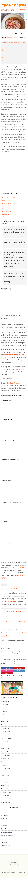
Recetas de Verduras (6, 788)
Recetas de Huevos (5, 748)
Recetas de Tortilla (5, 785)
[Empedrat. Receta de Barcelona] (13, 454)
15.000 (6, 673)
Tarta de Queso (4, 815)
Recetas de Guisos (5, 741)
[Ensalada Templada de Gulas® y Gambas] (13, 516)
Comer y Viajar (4, 704)
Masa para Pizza (5, 822)
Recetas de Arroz (5, 721)
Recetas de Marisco (6, 751)
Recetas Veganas (5, 795)
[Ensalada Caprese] (13, 436)
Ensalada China (6, 521)
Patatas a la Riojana (6, 845)
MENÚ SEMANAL (5, 812)
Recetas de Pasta (5, 758)
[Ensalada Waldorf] (13, 497)
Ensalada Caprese (7, 419)
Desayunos (3, 708)
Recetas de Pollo (5, 765)
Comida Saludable (5, 701)
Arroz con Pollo (4, 825)
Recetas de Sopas (5, 778)
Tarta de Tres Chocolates (7, 835)
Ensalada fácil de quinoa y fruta (10, 459)
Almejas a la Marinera (6, 849)
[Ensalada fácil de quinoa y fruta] (13, 476)
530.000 (7, 670)
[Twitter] (25, 589)
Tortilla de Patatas (5, 818)
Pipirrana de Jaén (6, 400)
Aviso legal (14, 862)
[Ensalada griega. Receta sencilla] (13, 557)
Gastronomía (4, 711)
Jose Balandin (13, 588)
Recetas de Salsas (5, 775)
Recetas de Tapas (5, 782)
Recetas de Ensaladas (17, 568)
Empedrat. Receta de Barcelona (10, 440)
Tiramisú (3, 839)
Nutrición (3, 718)
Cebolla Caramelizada (6, 832)
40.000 (18, 670)
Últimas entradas (11, 585)
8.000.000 (7, 668)
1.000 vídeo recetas (11, 601)
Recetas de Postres (5, 768)
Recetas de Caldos (5, 728)
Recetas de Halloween (6, 745)
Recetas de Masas (5, 755)
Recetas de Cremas (6, 735)
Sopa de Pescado (5, 828)
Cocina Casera (16, 590)
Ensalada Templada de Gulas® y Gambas (13, 502)
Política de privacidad (14, 867)
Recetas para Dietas (6, 792)
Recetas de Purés (5, 772)
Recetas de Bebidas (6, 724)
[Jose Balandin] (5, 593)
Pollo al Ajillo (4, 842)
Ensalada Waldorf (6, 480)
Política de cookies (14, 864)
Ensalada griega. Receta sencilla (10, 543)
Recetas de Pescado (6, 761)
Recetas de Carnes (5, 731)
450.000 (19, 668)
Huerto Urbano (4, 714)
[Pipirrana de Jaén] (13, 414)
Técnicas (3, 799)
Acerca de (4, 585)
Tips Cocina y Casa (5, 802)
